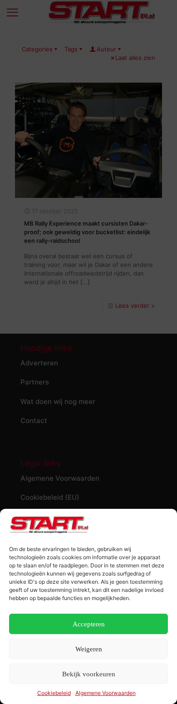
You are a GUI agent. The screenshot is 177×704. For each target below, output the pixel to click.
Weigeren (88, 649)
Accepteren (89, 624)
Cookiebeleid (54, 692)
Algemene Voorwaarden (105, 692)
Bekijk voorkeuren (88, 674)
